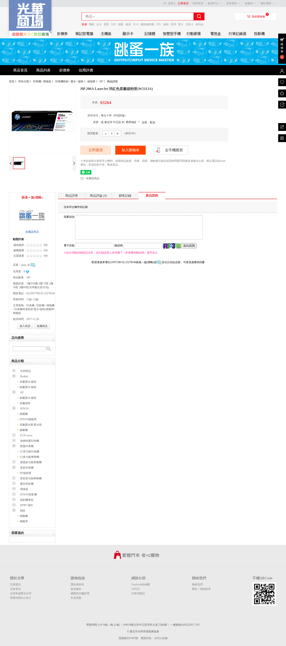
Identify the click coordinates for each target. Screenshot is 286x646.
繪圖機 (24, 430)
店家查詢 (15, 589)
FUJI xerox (26, 435)
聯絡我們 (197, 584)
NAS (136, 24)
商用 (173, 24)
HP (101, 81)
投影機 (259, 34)
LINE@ (135, 589)
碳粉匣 (91, 81)
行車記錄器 (237, 34)
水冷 (99, 24)
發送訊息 (167, 262)
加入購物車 (130, 150)
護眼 (121, 24)
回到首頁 (198, 3)
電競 (106, 24)
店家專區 (231, 3)
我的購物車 (258, 16)
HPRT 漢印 (26, 505)
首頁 (11, 81)
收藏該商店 (32, 231)
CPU (158, 24)
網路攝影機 (147, 24)
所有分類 (23, 81)
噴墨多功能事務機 (31, 462)
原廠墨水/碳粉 (28, 381)
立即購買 (95, 150)
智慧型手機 (172, 34)
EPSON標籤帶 (28, 419)
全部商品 (25, 371)
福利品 (200, 24)
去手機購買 (174, 150)
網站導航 (266, 3)
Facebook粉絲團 (140, 584)
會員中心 (213, 3)
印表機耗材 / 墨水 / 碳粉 (69, 81)
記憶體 (150, 34)
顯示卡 (128, 34)
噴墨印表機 (27, 446)
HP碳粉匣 (25, 473)
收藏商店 (42, 326)
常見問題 (76, 597)
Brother (24, 376)
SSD (113, 24)
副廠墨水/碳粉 (28, 387)
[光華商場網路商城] (30, 37)
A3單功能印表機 (29, 451)
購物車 (282, 48)
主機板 (106, 34)
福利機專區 (27, 499)
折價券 (62, 34)
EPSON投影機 (28, 494)
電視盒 (215, 34)
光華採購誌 (138, 593)
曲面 (128, 24)
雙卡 (180, 24)
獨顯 (91, 24)
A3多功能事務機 (29, 456)
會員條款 (76, 589)
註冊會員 (183, 3)
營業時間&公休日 (20, 597)
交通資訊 (15, 584)
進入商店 (25, 326)
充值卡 (189, 24)
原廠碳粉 (25, 403)
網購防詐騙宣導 (80, 593)
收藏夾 (249, 3)
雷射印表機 (27, 467)
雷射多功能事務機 (31, 478)
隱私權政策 (77, 584)
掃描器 (24, 489)
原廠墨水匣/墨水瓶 (31, 424)
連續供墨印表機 (29, 440)
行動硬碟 (194, 34)
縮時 (166, 24)
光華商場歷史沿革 (21, 593)
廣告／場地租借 (201, 589)
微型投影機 (27, 483)
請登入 (172, 3)
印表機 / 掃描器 (42, 81)
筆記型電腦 (84, 34)
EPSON (24, 408)
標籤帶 (24, 521)
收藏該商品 (92, 178)
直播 (84, 24)
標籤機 (24, 414)
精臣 (22, 510)
